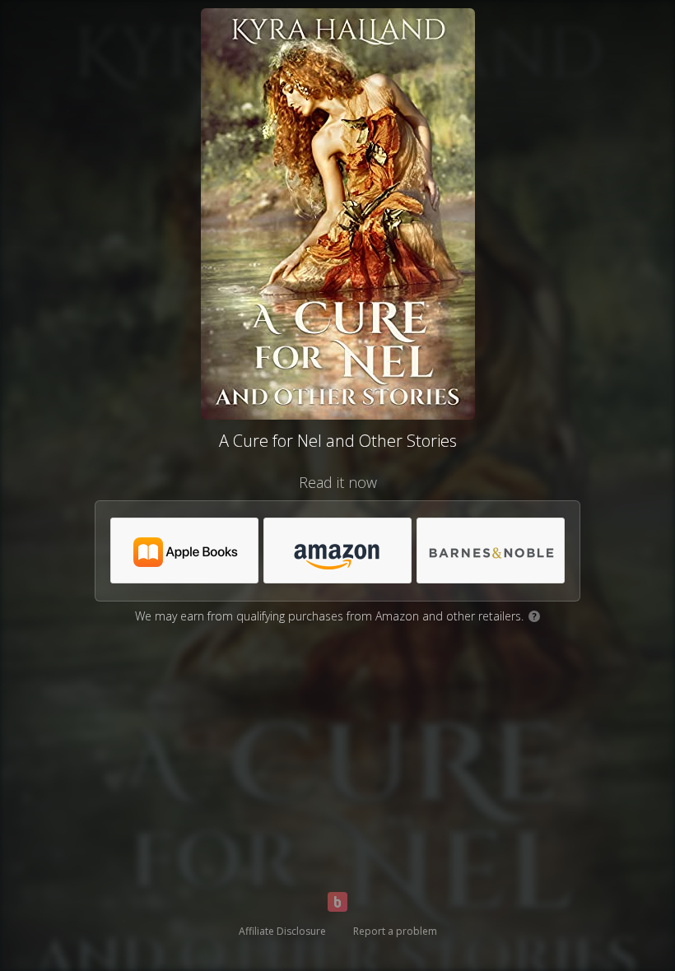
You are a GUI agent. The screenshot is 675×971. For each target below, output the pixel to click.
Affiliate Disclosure (282, 931)
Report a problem (395, 931)
